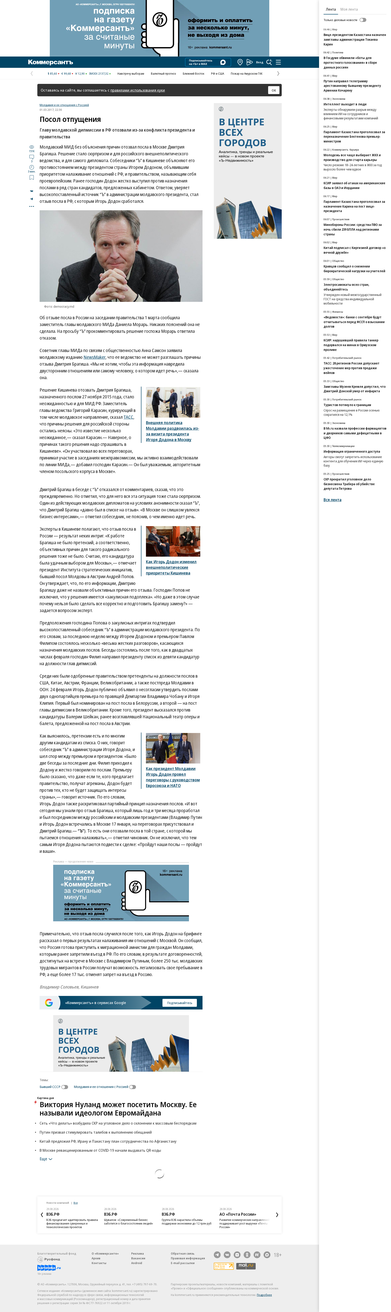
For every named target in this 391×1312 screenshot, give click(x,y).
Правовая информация (188, 1258)
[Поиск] (269, 62)
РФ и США (217, 73)
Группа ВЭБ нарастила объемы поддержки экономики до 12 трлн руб (187, 1221)
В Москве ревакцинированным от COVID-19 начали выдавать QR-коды (100, 1150)
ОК (274, 90)
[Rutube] (257, 1254)
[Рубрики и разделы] (278, 62)
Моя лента (349, 9)
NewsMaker (94, 357)
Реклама (137, 1253)
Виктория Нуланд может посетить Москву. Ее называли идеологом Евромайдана (118, 1108)
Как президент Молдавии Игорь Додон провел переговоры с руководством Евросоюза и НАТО (173, 777)
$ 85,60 (52, 73)
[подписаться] (65, 1087)
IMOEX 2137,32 (98, 73)
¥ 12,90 (80, 73)
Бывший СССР (50, 1086)
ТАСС (128, 417)
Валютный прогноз (163, 73)
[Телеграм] (217, 1254)
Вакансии (138, 1258)
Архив (96, 1258)
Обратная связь (182, 1253)
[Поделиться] (31, 191)
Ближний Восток (193, 73)
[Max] (267, 1254)
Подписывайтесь (179, 1002)
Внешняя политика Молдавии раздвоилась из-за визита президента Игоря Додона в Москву (172, 431)
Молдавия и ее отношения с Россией (64, 105)
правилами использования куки (137, 90)
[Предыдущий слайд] (41, 1214)
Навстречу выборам (130, 73)
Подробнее (264, 1295)
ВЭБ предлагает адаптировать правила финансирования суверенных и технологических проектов (72, 1223)
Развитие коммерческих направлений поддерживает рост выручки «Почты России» (244, 1223)
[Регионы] (240, 62)
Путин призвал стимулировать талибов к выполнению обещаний (96, 1132)
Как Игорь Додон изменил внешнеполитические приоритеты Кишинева (171, 567)
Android (136, 1263)
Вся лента (332, 499)
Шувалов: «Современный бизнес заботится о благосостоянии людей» (128, 1221)
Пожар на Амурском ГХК (246, 73)
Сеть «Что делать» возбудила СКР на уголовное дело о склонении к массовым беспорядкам (118, 1123)
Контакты (99, 1263)
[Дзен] (237, 1254)
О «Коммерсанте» (105, 1253)
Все (76, 1202)
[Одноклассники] (247, 1254)
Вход (259, 62)
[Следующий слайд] (277, 1214)
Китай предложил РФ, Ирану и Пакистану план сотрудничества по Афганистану (108, 1141)
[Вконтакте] (227, 1254)
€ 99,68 (66, 73)
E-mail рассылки (183, 1263)
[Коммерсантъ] (50, 62)
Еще (43, 1158)
